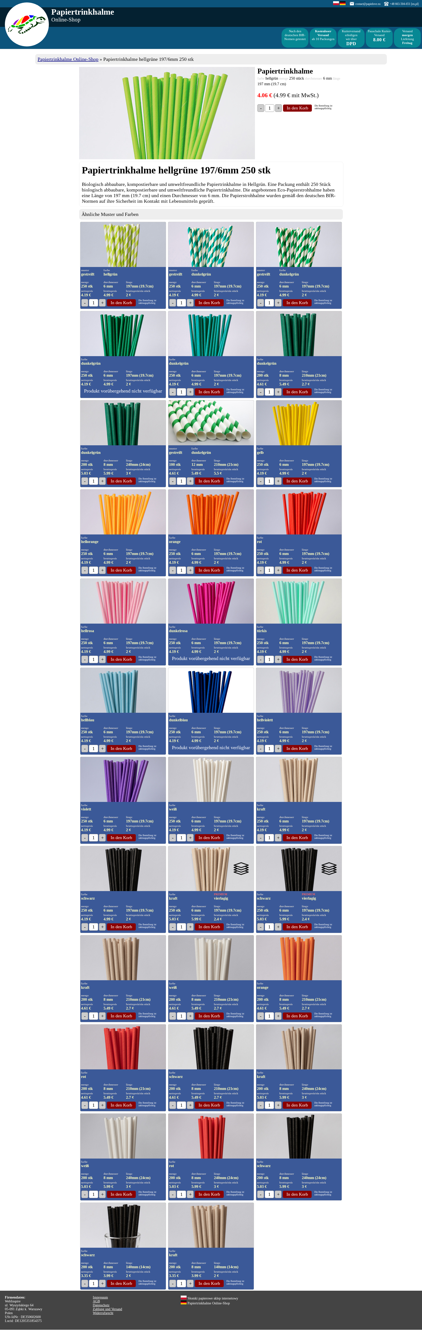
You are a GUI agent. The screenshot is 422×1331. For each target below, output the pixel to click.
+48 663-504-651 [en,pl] (404, 4)
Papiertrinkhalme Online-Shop (68, 59)
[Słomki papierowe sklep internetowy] (336, 4)
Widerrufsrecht (103, 1313)
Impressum (100, 1297)
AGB (96, 1301)
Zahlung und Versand (107, 1309)
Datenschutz (101, 1305)
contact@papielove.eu (367, 4)
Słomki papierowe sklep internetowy (212, 1298)
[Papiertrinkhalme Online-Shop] (343, 4)
